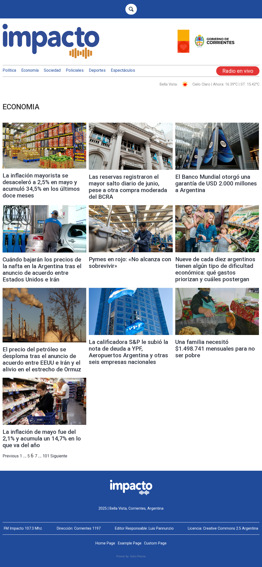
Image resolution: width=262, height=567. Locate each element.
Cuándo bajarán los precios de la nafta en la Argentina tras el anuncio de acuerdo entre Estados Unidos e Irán (42, 269)
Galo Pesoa (138, 556)
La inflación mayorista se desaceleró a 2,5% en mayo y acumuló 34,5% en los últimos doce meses (41, 185)
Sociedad (52, 70)
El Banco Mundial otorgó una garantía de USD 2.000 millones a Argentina (216, 183)
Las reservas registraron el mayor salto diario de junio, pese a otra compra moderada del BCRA (128, 186)
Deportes (97, 70)
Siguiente (58, 456)
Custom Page (155, 543)
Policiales (75, 70)
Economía (30, 70)
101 (45, 456)
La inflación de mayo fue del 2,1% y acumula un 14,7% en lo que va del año (42, 438)
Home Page (105, 543)
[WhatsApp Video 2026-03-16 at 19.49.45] (218, 51)
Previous (11, 456)
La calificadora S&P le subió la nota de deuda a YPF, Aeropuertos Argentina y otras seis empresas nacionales (128, 352)
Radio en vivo (237, 71)
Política (9, 70)
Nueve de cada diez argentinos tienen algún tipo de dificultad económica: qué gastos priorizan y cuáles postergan (215, 269)
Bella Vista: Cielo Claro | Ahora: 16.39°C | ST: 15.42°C (209, 84)
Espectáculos (123, 70)
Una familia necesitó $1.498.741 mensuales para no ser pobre (215, 349)
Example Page (129, 543)
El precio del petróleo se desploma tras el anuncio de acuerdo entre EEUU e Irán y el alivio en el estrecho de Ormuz (42, 359)
